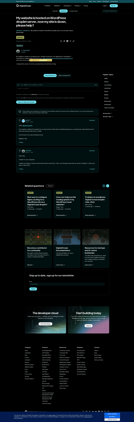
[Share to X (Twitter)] (61, 41)
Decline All (112, 416)
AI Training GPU (81, 350)
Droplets (44, 367)
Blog (90, 1)
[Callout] (39, 85)
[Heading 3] (32, 85)
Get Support (106, 1)
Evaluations (45, 362)
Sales (95, 352)
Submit (33, 289)
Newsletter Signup (64, 371)
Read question (31, 215)
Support (96, 350)
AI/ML (106, 78)
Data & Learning (46, 360)
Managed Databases (47, 378)
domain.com (43, 60)
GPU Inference (80, 352)
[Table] (40, 85)
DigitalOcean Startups (65, 362)
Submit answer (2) (50, 75)
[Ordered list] (36, 85)
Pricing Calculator (64, 378)
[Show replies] (95, 168)
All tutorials (107, 104)
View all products (45, 324)
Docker (106, 98)
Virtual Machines (81, 371)
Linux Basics (107, 85)
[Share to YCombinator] (70, 41)
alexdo (27, 120)
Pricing (61, 376)
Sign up (113, 6)
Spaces (44, 381)
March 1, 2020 (29, 122)
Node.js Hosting (81, 364)
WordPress (26, 30)
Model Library (45, 364)
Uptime (44, 390)
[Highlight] (27, 85)
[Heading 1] (29, 85)
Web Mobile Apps (81, 367)
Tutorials (54, 11)
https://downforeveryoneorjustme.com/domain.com (57, 58)
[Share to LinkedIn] (67, 41)
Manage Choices (112, 419)
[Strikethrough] (23, 85)
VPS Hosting (80, 355)
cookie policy (87, 416)
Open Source (63, 369)
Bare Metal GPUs (46, 355)
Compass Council (64, 367)
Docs (94, 1)
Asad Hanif (26, 50)
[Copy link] (73, 41)
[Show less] (95, 120)
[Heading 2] (31, 85)
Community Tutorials (65, 350)
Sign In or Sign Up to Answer (26, 102)
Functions (44, 371)
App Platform (45, 374)
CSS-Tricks (62, 355)
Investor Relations (29, 378)
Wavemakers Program (65, 364)
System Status (97, 357)
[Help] (96, 85)
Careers (99, 1)
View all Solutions (81, 374)
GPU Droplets (45, 352)
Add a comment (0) (64, 75)
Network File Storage (47, 386)
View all (50, 186)
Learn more (59, 265)
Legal (26, 371)
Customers (27, 360)
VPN (78, 360)
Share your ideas (98, 360)
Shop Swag (62, 388)
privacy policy (52, 415)
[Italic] (19, 85)
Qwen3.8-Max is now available (24, 1)
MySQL (106, 95)
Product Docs (74, 11)
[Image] (26, 85)
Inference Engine (46, 357)
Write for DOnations (65, 357)
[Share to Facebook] (64, 41)
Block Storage (45, 383)
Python (106, 91)
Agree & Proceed (112, 414)
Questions (63, 11)
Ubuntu (106, 81)
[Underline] (21, 85)
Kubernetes (107, 101)
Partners (27, 362)
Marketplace (63, 374)
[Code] (42, 85)
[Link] (24, 85)
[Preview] (95, 85)
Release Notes (63, 383)
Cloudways (45, 401)
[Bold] (18, 85)
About (26, 350)
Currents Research (64, 360)
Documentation (63, 381)
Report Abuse (97, 355)
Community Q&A (64, 352)
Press (26, 369)
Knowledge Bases (46, 350)
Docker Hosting (81, 362)
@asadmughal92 (27, 125)
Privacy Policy (28, 374)
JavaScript (107, 88)
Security (27, 376)
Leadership (28, 352)
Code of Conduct (64, 386)
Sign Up (29, 265)
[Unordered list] (34, 85)
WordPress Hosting (82, 369)
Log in (104, 6)
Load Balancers (46, 376)
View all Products (46, 403)
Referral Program (29, 364)
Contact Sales (114, 1)
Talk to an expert (109, 108)
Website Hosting (81, 357)
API (43, 388)
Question (20, 37)
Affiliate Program (29, 367)
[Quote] (37, 85)
